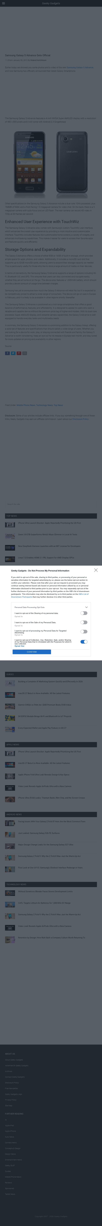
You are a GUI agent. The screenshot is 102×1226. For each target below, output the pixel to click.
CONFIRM (32, 652)
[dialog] (51, 613)
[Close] (96, 570)
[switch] (83, 613)
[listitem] (51, 607)
